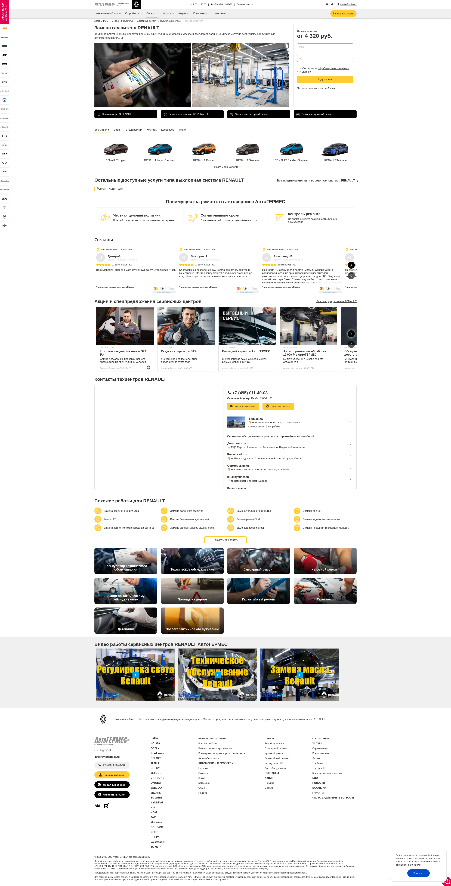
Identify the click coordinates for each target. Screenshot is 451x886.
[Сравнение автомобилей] (332, 5)
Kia (153, 807)
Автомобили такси (208, 758)
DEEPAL (156, 836)
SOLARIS (156, 797)
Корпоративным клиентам (327, 773)
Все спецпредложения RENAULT (336, 301)
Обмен (202, 787)
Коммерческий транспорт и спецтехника (221, 753)
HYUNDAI (157, 802)
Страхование (320, 748)
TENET (155, 763)
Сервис (269, 787)
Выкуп (201, 778)
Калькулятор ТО (274, 763)
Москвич (156, 822)
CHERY (155, 767)
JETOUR (156, 772)
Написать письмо (245, 406)
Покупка (203, 768)
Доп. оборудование (276, 768)
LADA (154, 738)
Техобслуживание (275, 743)
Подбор (202, 792)
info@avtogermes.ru (107, 756)
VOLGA (155, 743)
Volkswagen (158, 841)
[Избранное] (327, 5)
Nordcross (157, 753)
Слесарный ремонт (276, 748)
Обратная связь (245, 4)
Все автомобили (207, 743)
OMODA (156, 782)
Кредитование (320, 753)
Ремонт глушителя (110, 188)
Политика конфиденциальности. (290, 873)
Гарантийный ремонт (277, 758)
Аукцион (203, 773)
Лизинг (316, 758)
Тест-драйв (318, 768)
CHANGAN (157, 777)
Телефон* (301, 54)
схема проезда (256, 426)
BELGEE (156, 758)
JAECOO (156, 787)
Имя (298, 42)
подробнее (274, 426)
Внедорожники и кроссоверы (215, 748)
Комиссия (204, 782)
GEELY (155, 748)
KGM (154, 812)
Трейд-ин (317, 763)
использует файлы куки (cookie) (218, 877)
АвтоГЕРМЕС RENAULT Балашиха (116, 250)
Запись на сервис (343, 13)
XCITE (154, 832)
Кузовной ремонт (275, 753)
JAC (153, 817)
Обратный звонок (280, 406)
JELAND (156, 792)
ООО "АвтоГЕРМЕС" (118, 857)
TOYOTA (156, 846)
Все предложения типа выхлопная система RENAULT (316, 180)
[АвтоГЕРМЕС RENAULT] (136, 4)
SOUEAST (157, 827)
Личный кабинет (114, 775)
